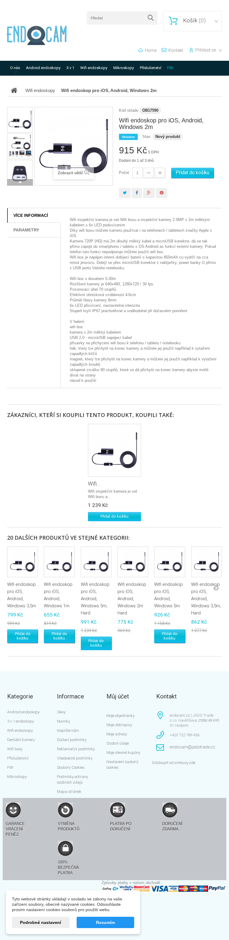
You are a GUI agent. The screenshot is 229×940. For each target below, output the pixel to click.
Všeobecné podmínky (74, 758)
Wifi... (93, 483)
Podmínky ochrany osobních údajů (72, 779)
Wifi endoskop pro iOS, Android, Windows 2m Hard (131, 599)
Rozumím (105, 922)
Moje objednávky (120, 715)
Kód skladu (128, 110)
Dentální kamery (21, 739)
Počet (124, 172)
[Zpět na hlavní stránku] (14, 90)
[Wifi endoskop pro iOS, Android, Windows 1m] (59, 562)
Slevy (61, 712)
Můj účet (117, 696)
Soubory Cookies (71, 767)
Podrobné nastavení (40, 922)
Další (20, 182)
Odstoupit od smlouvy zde (173, 762)
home (151, 50)
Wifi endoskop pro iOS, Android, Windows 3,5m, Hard (206, 599)
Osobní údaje (117, 743)
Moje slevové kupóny (123, 752)
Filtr (170, 68)
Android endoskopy (43, 68)
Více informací (30, 215)
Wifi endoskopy (93, 68)
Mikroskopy (123, 68)
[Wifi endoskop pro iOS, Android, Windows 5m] (169, 562)
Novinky (63, 721)
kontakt (175, 50)
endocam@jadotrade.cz (192, 747)
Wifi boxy (14, 749)
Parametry (26, 230)
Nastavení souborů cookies (122, 765)
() (194, 20)
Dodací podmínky (71, 739)
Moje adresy (116, 734)
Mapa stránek (69, 791)
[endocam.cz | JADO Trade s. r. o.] (37, 35)
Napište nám (68, 730)
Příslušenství (150, 68)
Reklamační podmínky (76, 749)
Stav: (146, 136)
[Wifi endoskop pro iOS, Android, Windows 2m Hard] (132, 562)
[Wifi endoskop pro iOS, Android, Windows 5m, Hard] (114, 450)
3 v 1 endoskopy (20, 721)
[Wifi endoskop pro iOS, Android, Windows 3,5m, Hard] (206, 562)
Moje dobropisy (119, 725)
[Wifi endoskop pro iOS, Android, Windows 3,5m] (22, 562)
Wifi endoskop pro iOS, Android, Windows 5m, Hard (95, 599)
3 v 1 (70, 68)
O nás (15, 68)
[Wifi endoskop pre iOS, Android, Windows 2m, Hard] (20, 120)
